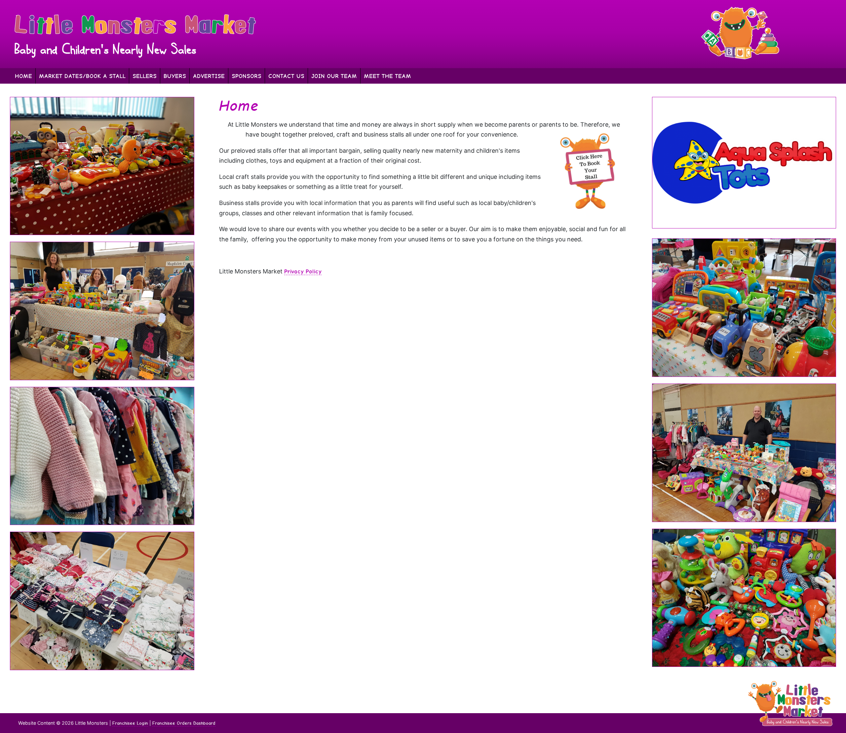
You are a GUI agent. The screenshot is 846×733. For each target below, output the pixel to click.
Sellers (145, 75)
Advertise (209, 75)
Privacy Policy (303, 271)
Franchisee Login (130, 723)
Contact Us (286, 75)
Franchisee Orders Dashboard (183, 723)
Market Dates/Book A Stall (82, 75)
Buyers (175, 75)
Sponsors (246, 75)
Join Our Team (334, 75)
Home (23, 75)
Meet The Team (387, 75)
